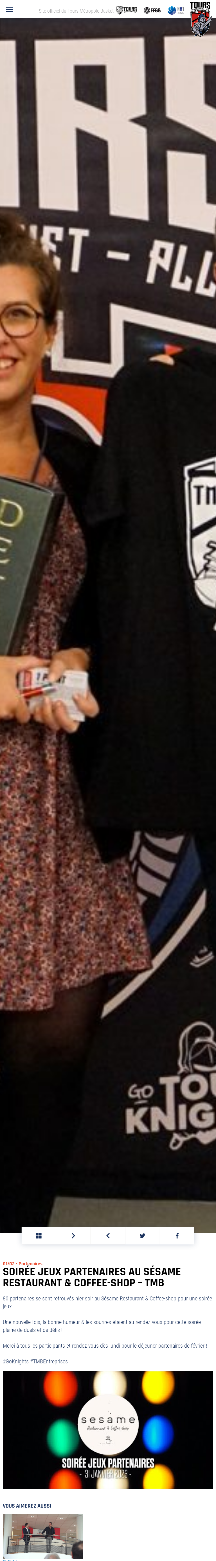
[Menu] (9, 9)
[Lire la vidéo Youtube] (108, 1430)
